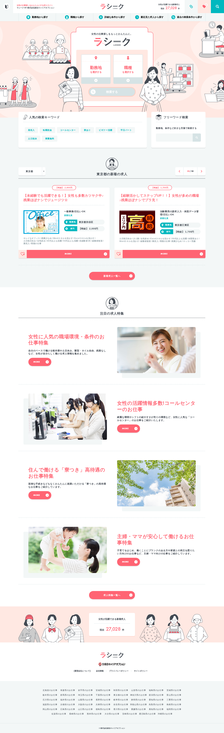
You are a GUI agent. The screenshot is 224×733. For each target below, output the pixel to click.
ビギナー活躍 (105, 130)
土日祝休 (32, 138)
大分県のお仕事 (112, 714)
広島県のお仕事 (67, 709)
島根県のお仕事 (174, 704)
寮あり (87, 130)
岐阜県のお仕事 (120, 700)
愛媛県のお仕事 (138, 709)
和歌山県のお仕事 (138, 704)
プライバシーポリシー (119, 671)
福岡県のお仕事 (174, 709)
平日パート (126, 130)
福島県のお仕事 (156, 690)
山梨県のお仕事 (85, 700)
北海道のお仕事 (50, 690)
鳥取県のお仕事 (156, 704)
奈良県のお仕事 (120, 704)
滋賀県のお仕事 (50, 704)
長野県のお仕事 (103, 700)
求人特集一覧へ (112, 595)
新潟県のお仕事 (156, 695)
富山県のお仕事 (174, 695)
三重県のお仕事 (174, 700)
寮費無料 (49, 138)
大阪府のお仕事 (85, 704)
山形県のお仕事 (138, 690)
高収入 (31, 130)
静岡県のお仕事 (138, 700)
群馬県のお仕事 (67, 695)
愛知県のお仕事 (156, 700)
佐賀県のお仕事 (58, 714)
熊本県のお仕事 (94, 714)
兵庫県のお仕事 (103, 704)
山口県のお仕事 (85, 709)
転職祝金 (47, 130)
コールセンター (68, 130)
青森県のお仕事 (67, 690)
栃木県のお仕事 (50, 695)
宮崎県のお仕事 (129, 714)
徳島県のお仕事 (103, 709)
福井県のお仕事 (67, 700)
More (68, 254)
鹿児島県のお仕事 (147, 714)
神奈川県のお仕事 (138, 695)
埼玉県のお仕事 (85, 695)
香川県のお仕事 (120, 709)
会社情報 (100, 671)
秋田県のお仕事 (120, 690)
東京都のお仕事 (120, 695)
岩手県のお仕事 (85, 690)
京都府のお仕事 (67, 704)
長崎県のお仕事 (76, 714)
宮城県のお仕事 (103, 690)
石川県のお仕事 (50, 700)
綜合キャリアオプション (112, 664)
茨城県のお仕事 (174, 690)
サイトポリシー (141, 671)
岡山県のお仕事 (50, 709)
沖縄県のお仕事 (165, 714)
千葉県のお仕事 (103, 695)
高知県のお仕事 (156, 709)
